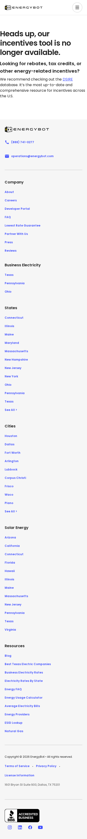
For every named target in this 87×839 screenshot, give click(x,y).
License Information (19, 775)
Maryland (12, 343)
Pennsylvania (15, 283)
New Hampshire (16, 360)
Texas (9, 275)
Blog (8, 656)
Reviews (10, 251)
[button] (77, 7)
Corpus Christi (15, 478)
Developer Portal (17, 209)
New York (11, 376)
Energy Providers (17, 714)
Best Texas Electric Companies (28, 664)
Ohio (8, 292)
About (9, 192)
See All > (11, 410)
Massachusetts (16, 351)
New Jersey (13, 368)
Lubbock (11, 469)
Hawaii (10, 571)
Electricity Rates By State (24, 681)
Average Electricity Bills (22, 706)
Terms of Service (17, 766)
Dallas (9, 444)
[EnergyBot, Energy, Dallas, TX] (22, 815)
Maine (9, 334)
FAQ (8, 217)
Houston (11, 436)
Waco (9, 495)
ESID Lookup (14, 723)
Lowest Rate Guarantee (22, 225)
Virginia (10, 630)
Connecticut (14, 318)
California (12, 546)
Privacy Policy (46, 766)
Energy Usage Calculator (23, 698)
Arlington (12, 461)
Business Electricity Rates (24, 672)
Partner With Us (16, 234)
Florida (10, 563)
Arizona (10, 537)
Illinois (9, 326)
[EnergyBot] (27, 129)
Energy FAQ (13, 689)
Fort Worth (12, 453)
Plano (9, 503)
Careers (11, 200)
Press (9, 242)
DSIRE (68, 79)
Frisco (9, 486)
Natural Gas (14, 731)
